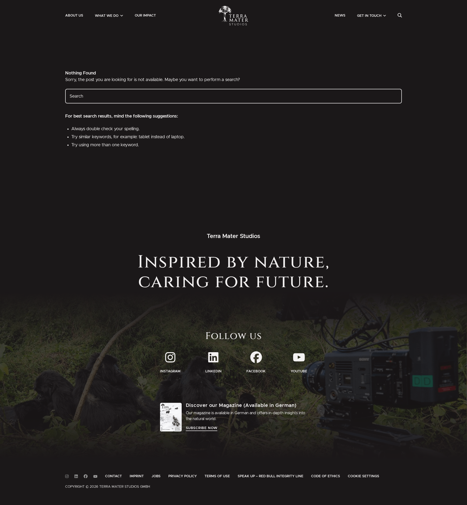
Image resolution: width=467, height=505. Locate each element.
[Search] (400, 15)
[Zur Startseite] (234, 15)
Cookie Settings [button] (363, 476)
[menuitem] (74, 15)
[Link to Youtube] (95, 476)
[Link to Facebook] (86, 476)
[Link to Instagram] (67, 476)
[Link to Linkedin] (76, 476)
